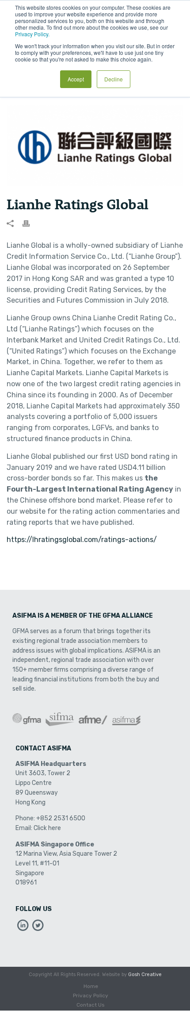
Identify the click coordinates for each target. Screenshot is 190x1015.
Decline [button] (113, 79)
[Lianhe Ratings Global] (95, 145)
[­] (22, 927)
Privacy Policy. (32, 34)
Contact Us (90, 1005)
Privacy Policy (90, 995)
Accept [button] (76, 79)
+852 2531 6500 (60, 818)
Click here (47, 828)
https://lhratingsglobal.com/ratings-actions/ (82, 539)
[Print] (30, 223)
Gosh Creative (145, 974)
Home (91, 986)
